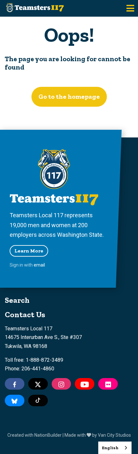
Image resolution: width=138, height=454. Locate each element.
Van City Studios (114, 435)
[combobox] (115, 448)
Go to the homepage (69, 96)
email (39, 265)
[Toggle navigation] (130, 8)
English (110, 447)
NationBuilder (48, 435)
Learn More (28, 251)
